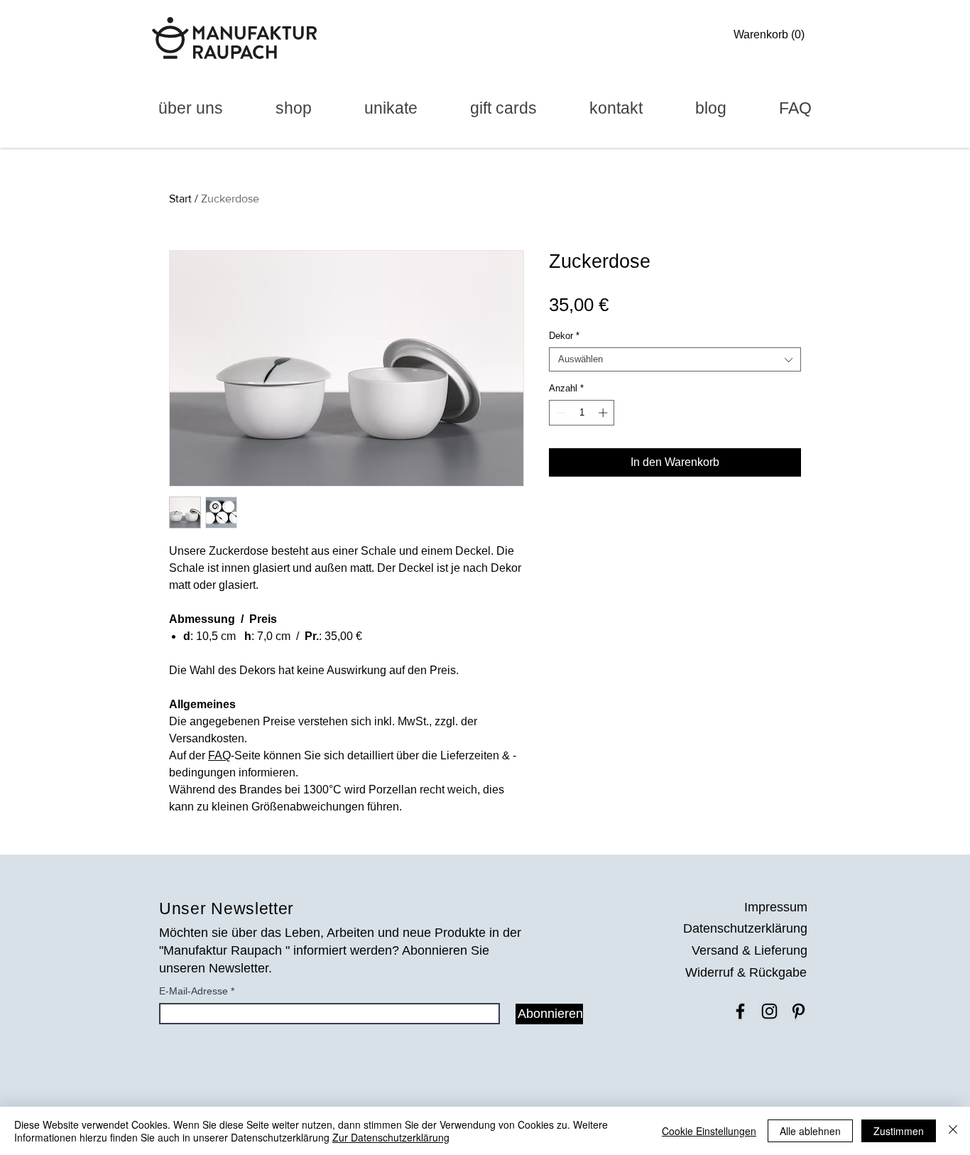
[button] (772, 34)
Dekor (564, 335)
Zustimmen (898, 1131)
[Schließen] (952, 1131)
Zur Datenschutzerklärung (390, 1137)
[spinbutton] (582, 413)
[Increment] (604, 413)
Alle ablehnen (810, 1131)
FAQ (219, 755)
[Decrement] (559, 413)
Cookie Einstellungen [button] (709, 1131)
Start (180, 198)
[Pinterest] (798, 1011)
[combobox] (675, 359)
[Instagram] (769, 1011)
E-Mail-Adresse (193, 991)
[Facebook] (740, 1011)
